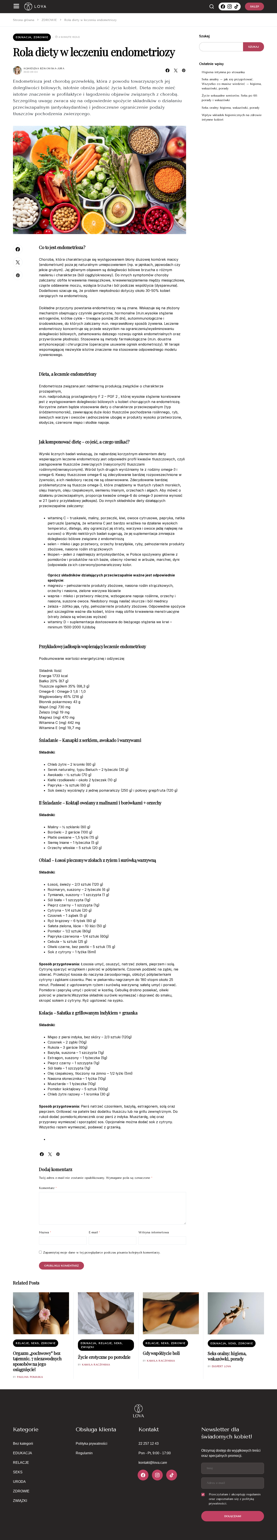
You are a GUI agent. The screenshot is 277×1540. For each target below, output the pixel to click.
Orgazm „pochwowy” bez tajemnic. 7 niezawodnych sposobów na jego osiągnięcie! (37, 1361)
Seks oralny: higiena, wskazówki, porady (230, 108)
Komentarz (48, 1188)
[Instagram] (229, 6)
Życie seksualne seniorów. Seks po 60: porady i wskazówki (230, 98)
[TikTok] (236, 6)
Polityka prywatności (91, 1443)
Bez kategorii (23, 1443)
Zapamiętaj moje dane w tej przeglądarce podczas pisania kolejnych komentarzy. (101, 1252)
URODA (19, 1481)
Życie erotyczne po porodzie (104, 1357)
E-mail (94, 1232)
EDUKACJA (23, 37)
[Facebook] (223, 6)
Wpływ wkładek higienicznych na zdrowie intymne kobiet (232, 117)
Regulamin (84, 1453)
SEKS (35, 1343)
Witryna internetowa (153, 1232)
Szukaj (204, 36)
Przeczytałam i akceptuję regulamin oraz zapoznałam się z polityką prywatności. (235, 1499)
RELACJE (22, 1343)
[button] (16, 6)
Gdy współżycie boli (161, 1353)
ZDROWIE (49, 20)
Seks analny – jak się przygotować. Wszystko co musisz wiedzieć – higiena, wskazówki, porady (232, 84)
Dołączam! (232, 1516)
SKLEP (254, 6)
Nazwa (45, 1232)
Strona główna (23, 20)
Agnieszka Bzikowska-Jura (43, 68)
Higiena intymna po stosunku (224, 72)
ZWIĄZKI (87, 1347)
